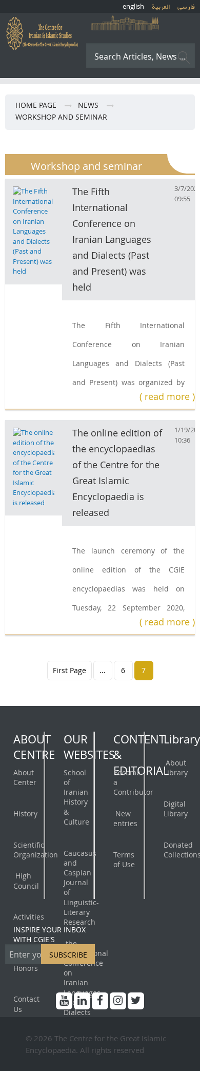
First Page (69, 670)
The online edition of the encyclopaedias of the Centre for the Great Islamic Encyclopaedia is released (117, 473)
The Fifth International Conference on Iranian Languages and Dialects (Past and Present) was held (111, 239)
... (102, 670)
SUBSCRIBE (68, 955)
